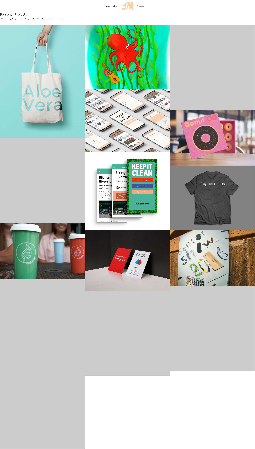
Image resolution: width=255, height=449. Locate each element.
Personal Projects (48, 19)
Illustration (35, 19)
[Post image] (42, 81)
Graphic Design (24, 19)
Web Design (60, 19)
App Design (13, 19)
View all (3, 19)
